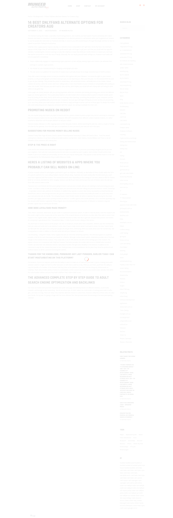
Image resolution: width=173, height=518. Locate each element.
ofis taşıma (123, 490)
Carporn (123, 441)
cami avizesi (138, 478)
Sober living (123, 296)
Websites (123, 328)
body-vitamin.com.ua (126, 103)
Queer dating (124, 268)
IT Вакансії (123, 194)
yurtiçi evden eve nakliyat (136, 490)
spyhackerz (123, 303)
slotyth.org (123, 293)
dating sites (123, 145)
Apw (122, 435)
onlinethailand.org (125, 261)
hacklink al (138, 463)
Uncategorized (38, 16)
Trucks (133, 447)
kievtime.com (124, 215)
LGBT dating (124, 233)
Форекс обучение (126, 342)
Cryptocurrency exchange (128, 138)
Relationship (124, 275)
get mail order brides (126, 173)
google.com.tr (132, 508)
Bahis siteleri (129, 500)
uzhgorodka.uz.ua (125, 321)
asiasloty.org (124, 71)
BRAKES (122, 110)
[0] (143, 6)
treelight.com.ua (125, 314)
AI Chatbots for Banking (127, 61)
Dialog (122, 156)
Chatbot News (124, 127)
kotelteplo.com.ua (126, 222)
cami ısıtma (130, 483)
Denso (123, 444)
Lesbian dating (124, 229)
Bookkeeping (124, 106)
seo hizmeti (131, 495)
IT (120, 191)
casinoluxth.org (125, 124)
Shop (78, 6)
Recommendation (126, 272)
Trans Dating (124, 310)
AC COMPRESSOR (126, 50)
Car (135, 438)
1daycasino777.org (126, 47)
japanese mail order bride (128, 205)
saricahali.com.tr (125, 475)
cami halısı (138, 468)
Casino (142, 495)
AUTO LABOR (124, 75)
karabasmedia (124, 212)
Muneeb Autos (67, 31)
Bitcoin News (124, 89)
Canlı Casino (124, 508)
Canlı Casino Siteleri (132, 503)
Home (70, 6)
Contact (87, 6)
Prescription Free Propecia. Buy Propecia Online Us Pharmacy (127, 415)
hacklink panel (129, 463)
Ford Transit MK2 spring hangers (127, 357)
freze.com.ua (124, 163)
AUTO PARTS (124, 78)
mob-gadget (124, 254)
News (122, 258)
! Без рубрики (124, 43)
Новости (123, 335)
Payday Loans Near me (127, 265)
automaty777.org (125, 82)
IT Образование (125, 198)
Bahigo (129, 498)
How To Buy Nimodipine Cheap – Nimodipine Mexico (127, 405)
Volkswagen (125, 450)
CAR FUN (123, 117)
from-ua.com (124, 166)
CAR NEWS (123, 120)
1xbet (133, 498)
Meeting (122, 251)
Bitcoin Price (124, 92)
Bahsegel (123, 503)
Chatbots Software (126, 131)
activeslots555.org (126, 54)
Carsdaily (132, 441)
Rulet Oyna (141, 505)
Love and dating (125, 243)
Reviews (122, 279)
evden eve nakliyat (126, 485)
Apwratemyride (132, 435)
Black (121, 96)
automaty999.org (125, 85)
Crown (140, 441)
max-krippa (123, 247)
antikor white (124, 68)
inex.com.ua (124, 187)
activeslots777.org (126, 57)
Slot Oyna (123, 498)
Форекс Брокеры (125, 338)
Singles (122, 286)
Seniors (122, 282)
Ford (129, 444)
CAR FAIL (123, 113)
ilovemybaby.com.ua (126, 184)
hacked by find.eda (126, 177)
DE (121, 152)
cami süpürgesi (133, 480)
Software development (127, 300)
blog (121, 99)
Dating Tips (123, 149)
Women (122, 331)
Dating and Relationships (128, 142)
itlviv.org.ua (123, 201)
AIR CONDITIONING (126, 64)
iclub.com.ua (124, 180)
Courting (122, 135)
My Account (100, 6)
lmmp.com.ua (124, 240)
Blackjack (129, 505)
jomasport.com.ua (126, 208)
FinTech (122, 159)
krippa (122, 226)
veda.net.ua (123, 324)
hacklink (122, 463)
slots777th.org (124, 289)
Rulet (137, 495)
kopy (121, 219)
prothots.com (44, 100)
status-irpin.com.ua (126, 307)
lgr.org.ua (123, 236)
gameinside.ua (124, 170)
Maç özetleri (138, 500)
